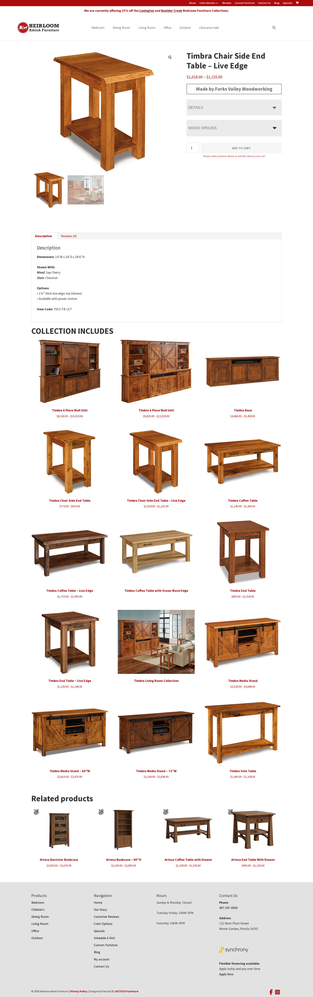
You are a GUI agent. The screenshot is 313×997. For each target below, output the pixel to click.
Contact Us (264, 3)
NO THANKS (187, 532)
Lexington (146, 11)
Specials (287, 3)
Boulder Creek (171, 11)
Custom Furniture (245, 3)
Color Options (207, 3)
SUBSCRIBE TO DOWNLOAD (187, 519)
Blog (276, 3)
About (192, 3)
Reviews (226, 3)
